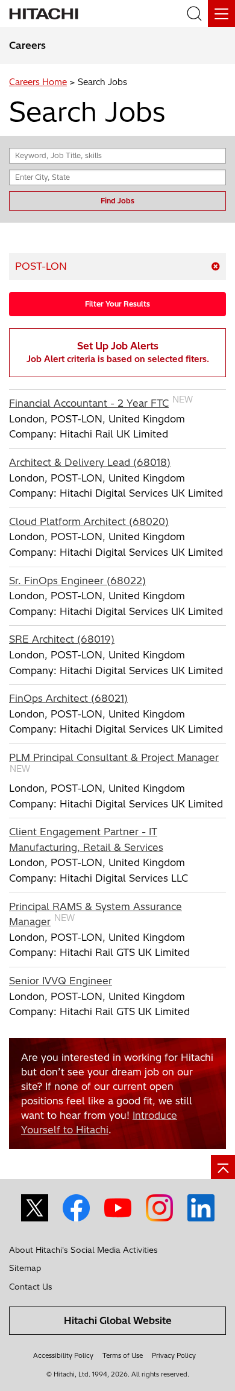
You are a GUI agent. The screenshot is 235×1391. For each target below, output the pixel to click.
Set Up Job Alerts (118, 352)
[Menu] (221, 13)
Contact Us (30, 1286)
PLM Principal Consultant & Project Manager (114, 757)
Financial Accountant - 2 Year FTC (89, 403)
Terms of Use (122, 1355)
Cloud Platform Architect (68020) (89, 521)
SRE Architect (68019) (61, 639)
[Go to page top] (223, 1167)
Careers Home (38, 82)
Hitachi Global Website (118, 1320)
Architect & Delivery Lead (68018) (90, 462)
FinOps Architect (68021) (68, 698)
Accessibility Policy (63, 1355)
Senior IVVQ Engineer (60, 981)
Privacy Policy (174, 1355)
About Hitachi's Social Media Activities (83, 1250)
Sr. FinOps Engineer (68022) (77, 581)
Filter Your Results (117, 303)
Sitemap (25, 1268)
